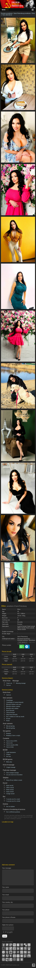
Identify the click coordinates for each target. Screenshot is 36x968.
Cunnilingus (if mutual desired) (14, 702)
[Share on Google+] (10, 944)
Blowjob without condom (13, 706)
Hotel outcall (9, 785)
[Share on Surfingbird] (3, 955)
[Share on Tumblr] (10, 955)
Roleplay (8, 733)
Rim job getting (10, 728)
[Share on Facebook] (3, 944)
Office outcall (10, 787)
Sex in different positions (13, 812)
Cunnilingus (9, 700)
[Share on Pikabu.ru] (10, 952)
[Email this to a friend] (18, 955)
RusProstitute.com (14, 965)
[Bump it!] (29, 955)
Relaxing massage (21, 683)
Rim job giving (10, 726)
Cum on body (10, 747)
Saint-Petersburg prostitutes (22, 13)
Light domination (11, 752)
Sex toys (8, 756)
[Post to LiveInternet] (10, 959)
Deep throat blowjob (11, 714)
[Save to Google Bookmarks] (25, 955)
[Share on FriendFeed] (7, 948)
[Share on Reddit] (21, 952)
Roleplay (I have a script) (13, 735)
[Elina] (18, 64)
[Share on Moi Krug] (3, 952)
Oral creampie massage (12, 772)
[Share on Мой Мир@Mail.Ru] (14, 959)
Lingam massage (10, 767)
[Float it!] (3, 959)
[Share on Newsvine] (7, 952)
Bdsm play (9, 762)
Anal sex (8, 695)
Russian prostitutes (7, 13)
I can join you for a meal (13, 799)
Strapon (8, 754)
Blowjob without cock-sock (13, 704)
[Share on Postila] (18, 952)
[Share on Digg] (29, 944)
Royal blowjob (10, 710)
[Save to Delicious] (25, 944)
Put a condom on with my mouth (15, 716)
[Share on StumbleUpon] (29, 952)
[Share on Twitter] (7, 944)
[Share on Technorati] (7, 955)
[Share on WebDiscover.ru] (14, 955)
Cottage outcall (10, 793)
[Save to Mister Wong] (25, 948)
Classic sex (9, 683)
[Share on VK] (21, 959)
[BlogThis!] (18, 944)
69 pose (8, 718)
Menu (5, 10)
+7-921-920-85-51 (22, 642)
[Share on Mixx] (29, 948)
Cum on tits (9, 743)
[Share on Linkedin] (18, 948)
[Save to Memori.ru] (21, 948)
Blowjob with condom (12, 708)
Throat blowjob (10, 712)
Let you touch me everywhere (14, 774)
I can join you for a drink (13, 801)
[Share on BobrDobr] (7, 959)
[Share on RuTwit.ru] (25, 952)
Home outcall (10, 789)
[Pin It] (14, 952)
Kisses (8, 720)
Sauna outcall (10, 791)
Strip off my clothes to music (14, 780)
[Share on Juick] (14, 948)
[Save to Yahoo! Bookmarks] (21, 944)
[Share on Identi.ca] (10, 948)
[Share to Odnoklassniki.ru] (18, 959)
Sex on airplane (10, 806)
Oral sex (8, 685)
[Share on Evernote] (3, 948)
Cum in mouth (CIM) (12, 745)
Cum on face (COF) (11, 741)
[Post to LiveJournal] (14, 944)
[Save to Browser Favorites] (21, 955)
